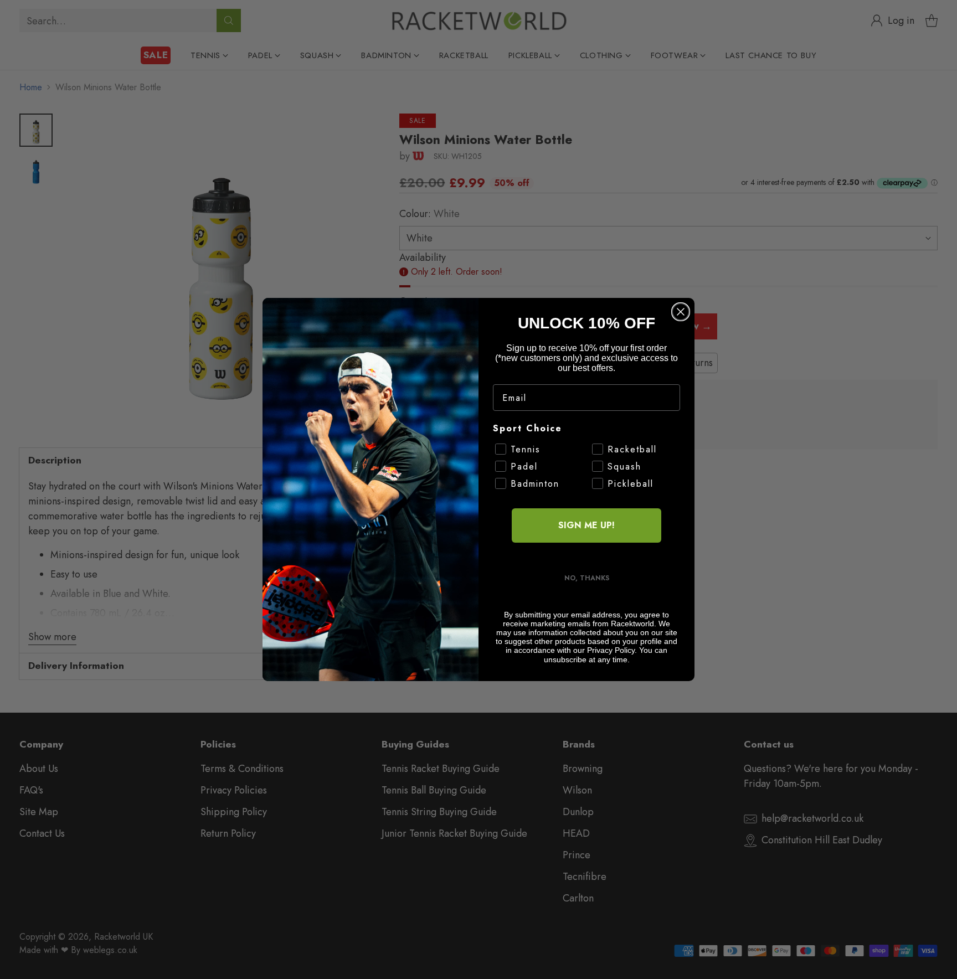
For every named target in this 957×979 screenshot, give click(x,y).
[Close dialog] (680, 311)
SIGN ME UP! (586, 525)
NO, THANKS (586, 578)
